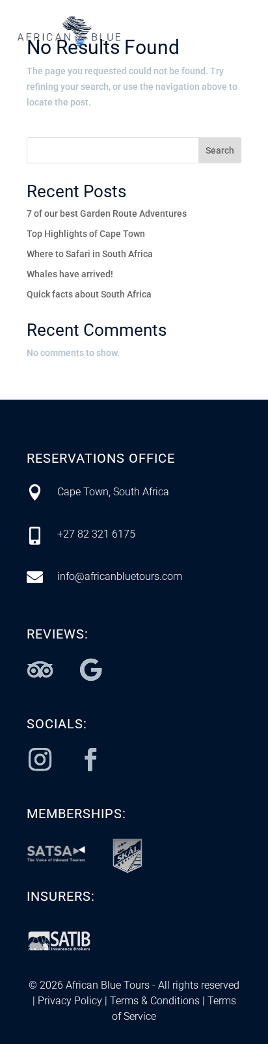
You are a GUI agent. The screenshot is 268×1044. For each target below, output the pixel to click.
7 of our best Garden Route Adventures (107, 213)
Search (220, 150)
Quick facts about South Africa (89, 294)
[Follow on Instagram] (39, 759)
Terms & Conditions (153, 1001)
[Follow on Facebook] (90, 759)
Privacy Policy (70, 1001)
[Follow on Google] (90, 670)
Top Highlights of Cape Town (86, 233)
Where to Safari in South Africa (90, 254)
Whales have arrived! (70, 274)
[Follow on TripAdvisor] (39, 670)
